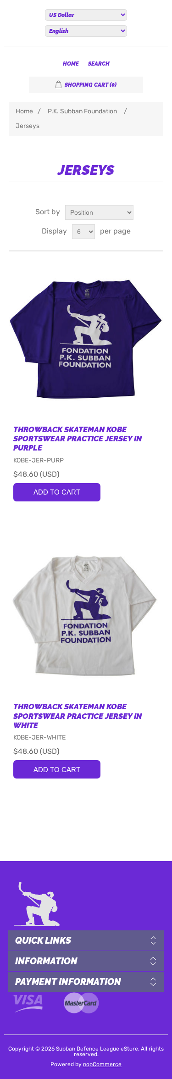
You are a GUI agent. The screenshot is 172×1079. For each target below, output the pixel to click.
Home (71, 64)
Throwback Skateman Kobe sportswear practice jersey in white (77, 716)
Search (99, 64)
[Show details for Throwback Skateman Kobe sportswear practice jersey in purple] (86, 338)
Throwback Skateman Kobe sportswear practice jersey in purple (77, 439)
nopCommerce (102, 1065)
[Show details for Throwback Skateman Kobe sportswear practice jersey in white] (86, 615)
